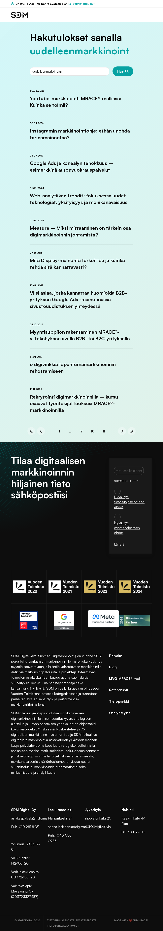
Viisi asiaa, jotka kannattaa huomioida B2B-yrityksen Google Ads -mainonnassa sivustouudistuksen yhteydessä (78, 299)
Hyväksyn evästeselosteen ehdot (127, 528)
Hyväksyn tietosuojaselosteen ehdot (129, 502)
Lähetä (119, 544)
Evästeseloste (86, 920)
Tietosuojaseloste (60, 920)
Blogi (113, 667)
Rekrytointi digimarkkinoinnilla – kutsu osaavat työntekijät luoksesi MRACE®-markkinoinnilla (74, 403)
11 (104, 431)
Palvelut (115, 656)
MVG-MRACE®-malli (125, 678)
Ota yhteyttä (120, 713)
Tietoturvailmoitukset (63, 925)
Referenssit (118, 690)
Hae (120, 71)
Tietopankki (119, 701)
